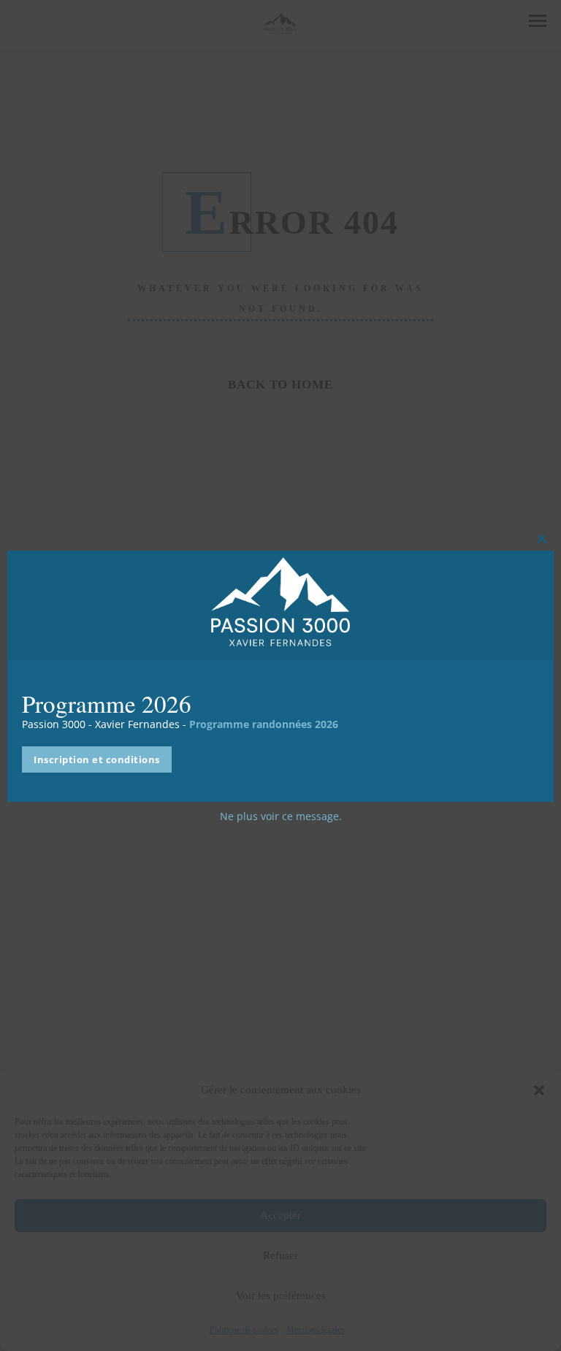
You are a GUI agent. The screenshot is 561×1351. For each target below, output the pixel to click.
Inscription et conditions (97, 759)
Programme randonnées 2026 (263, 724)
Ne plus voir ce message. (281, 816)
